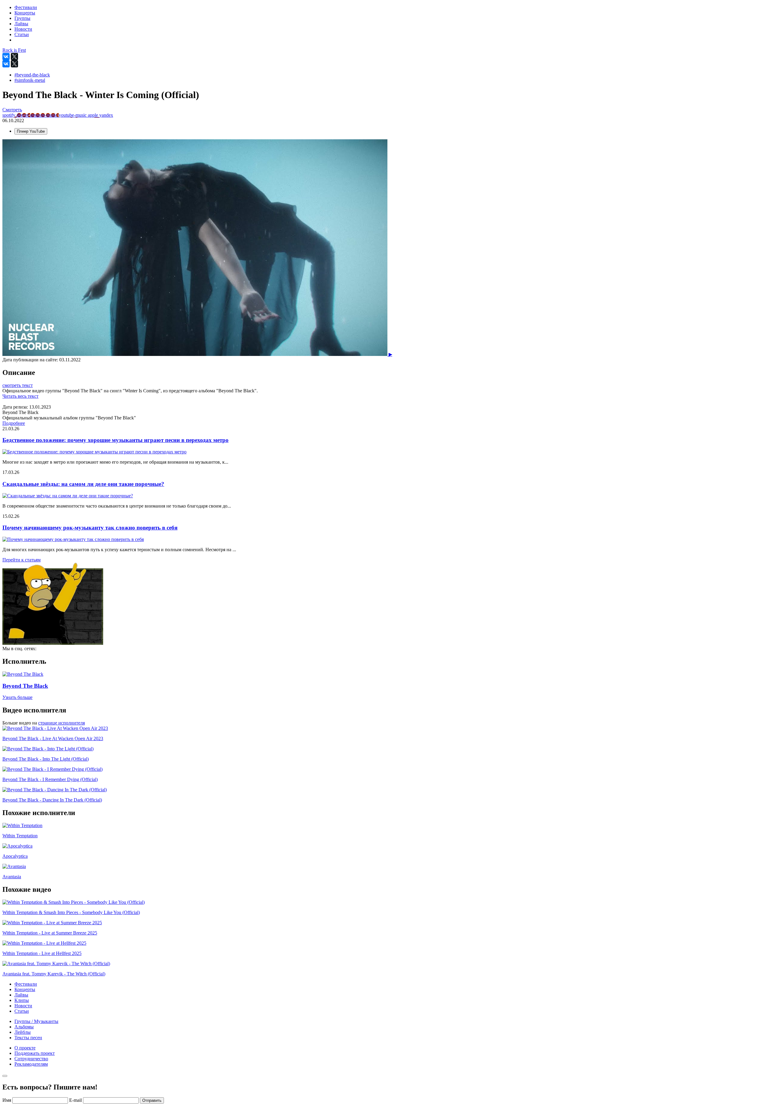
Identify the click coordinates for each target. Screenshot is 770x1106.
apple (93, 115)
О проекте (24, 1047)
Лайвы (21, 994)
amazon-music (44, 115)
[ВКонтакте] (6, 56)
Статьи (21, 1011)
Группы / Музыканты (36, 1021)
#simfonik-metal (29, 80)
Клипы (21, 1000)
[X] (14, 56)
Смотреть (12, 109)
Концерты (24, 989)
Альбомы (24, 1026)
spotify (9, 115)
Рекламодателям (31, 1064)
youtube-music (73, 115)
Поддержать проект (34, 1053)
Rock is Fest (14, 50)
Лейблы (22, 1032)
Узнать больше (17, 697)
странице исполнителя (61, 722)
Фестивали (25, 984)
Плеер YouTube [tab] (31, 131)
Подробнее (13, 423)
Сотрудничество (31, 1058)
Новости (23, 1005)
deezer (23, 115)
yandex (106, 115)
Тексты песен (28, 1037)
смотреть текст (17, 385)
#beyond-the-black (32, 74)
